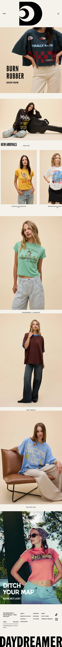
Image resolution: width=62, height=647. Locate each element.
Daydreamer (10, 625)
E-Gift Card (45, 616)
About (22, 613)
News (43, 613)
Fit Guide (36, 619)
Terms (15, 625)
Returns (36, 616)
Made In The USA (25, 616)
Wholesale (24, 621)
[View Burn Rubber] (31, 46)
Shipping (36, 613)
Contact (23, 619)
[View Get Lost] (31, 557)
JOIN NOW (16, 622)
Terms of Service (47, 619)
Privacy (5, 627)
